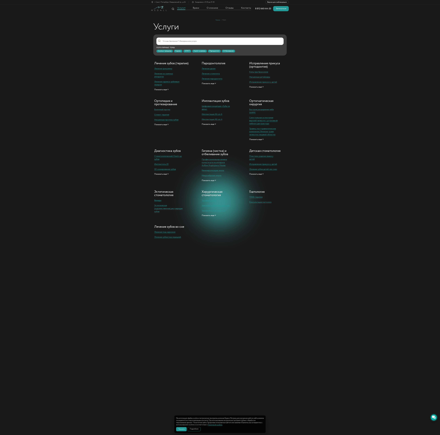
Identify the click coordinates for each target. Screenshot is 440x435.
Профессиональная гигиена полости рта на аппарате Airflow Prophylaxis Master (214, 162)
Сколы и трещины (164, 51)
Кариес (178, 51)
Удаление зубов (209, 200)
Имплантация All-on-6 (212, 114)
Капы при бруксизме (258, 71)
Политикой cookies (215, 425)
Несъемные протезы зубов (166, 119)
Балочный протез (162, 109)
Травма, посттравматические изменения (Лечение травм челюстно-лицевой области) (262, 131)
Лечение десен (209, 68)
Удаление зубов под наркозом (216, 205)
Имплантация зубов (215, 101)
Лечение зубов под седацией (167, 237)
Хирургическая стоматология (212, 193)
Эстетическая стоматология (163, 193)
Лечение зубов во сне (169, 226)
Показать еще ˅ (161, 89)
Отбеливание (228, 51)
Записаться (281, 8)
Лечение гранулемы (163, 68)
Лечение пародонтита (212, 78)
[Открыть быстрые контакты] (434, 417)
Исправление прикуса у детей (263, 82)
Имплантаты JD (161, 164)
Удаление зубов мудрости (214, 210)
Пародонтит (214, 51)
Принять (181, 429)
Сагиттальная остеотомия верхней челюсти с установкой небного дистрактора (263, 120)
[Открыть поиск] (173, 9)
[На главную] (159, 8)
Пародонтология (213, 63)
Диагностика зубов (167, 151)
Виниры (157, 200)
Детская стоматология (264, 151)
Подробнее (194, 429)
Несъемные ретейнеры (259, 77)
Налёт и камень (199, 51)
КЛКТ (187, 51)
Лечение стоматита (211, 73)
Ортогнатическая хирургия (261, 103)
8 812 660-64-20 (263, 8)
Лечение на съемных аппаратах (163, 75)
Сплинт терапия (161, 114)
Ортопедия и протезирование (165, 103)
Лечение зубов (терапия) (171, 63)
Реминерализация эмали (213, 170)
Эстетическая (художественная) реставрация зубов (168, 208)
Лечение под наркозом (164, 232)
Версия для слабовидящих (277, 2)
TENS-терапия (256, 197)
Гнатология (257, 192)
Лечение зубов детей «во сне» (263, 169)
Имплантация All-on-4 (212, 119)
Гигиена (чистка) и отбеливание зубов (215, 153)
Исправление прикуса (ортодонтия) (264, 65)
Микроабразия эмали (211, 175)
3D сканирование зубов (165, 169)
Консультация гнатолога (260, 202)
